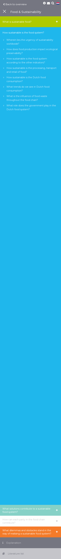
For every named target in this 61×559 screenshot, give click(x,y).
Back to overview (16, 4)
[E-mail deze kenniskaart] (48, 3)
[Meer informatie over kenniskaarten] (44, 3)
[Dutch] (57, 3)
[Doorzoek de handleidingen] (52, 3)
